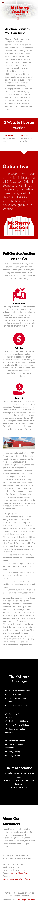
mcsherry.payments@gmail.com (16, 879)
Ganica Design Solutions (24, 900)
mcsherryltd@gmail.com (18, 873)
